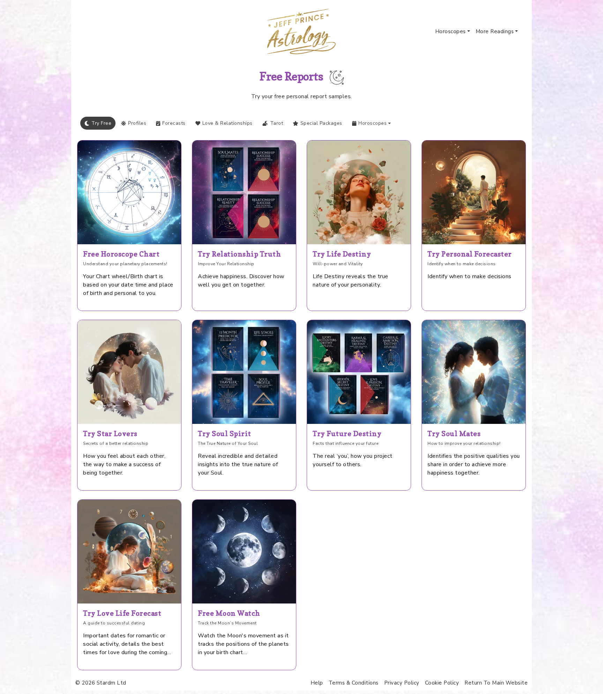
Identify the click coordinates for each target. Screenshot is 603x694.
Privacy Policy (401, 682)
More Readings (495, 31)
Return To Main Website (496, 682)
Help (317, 682)
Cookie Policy (442, 682)
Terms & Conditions (354, 682)
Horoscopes (450, 31)
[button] (371, 123)
